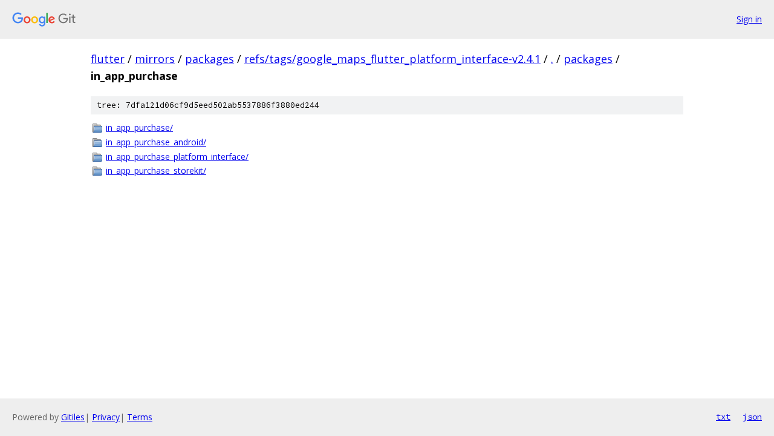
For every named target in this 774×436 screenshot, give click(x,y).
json (752, 416)
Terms (139, 417)
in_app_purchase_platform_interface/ (177, 156)
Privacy (106, 417)
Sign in (749, 19)
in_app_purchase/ (139, 127)
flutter (108, 58)
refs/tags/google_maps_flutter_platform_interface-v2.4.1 (392, 58)
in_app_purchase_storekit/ (156, 170)
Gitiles (73, 417)
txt (723, 416)
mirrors (155, 58)
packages (209, 58)
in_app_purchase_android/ (156, 142)
